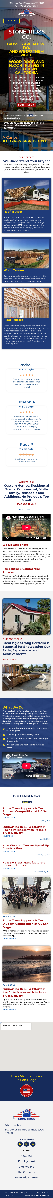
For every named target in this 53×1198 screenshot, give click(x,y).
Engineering (26, 1166)
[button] (46, 20)
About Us (27, 1155)
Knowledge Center (27, 1177)
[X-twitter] (32, 1144)
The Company (26, 1172)
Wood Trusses (15, 270)
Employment (26, 1161)
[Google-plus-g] (26, 1144)
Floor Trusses (15, 328)
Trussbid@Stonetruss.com (19, 210)
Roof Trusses (15, 216)
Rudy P (26, 444)
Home (26, 1150)
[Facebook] (20, 1144)
